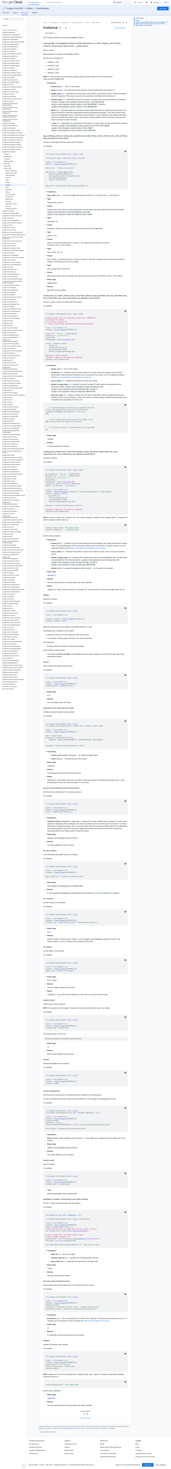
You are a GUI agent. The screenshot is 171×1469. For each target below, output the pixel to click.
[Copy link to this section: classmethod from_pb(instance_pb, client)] (76, 708)
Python (29, 8)
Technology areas (34, 2)
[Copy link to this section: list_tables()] (54, 947)
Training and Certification (108, 1456)
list (48, 1328)
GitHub (102, 1444)
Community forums (71, 1444)
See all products (34, 1444)
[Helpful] (123, 22)
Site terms (49, 1465)
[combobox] (122, 2)
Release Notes (69, 1450)
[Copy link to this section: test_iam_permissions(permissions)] (72, 1281)
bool (48, 695)
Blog (136, 1444)
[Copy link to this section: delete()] (51, 595)
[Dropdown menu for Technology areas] (42, 2)
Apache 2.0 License (44, 1428)
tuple (49, 932)
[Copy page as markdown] (66, 28)
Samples (35, 13)
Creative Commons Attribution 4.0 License (93, 1426)
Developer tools (65, 22)
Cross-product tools (53, 2)
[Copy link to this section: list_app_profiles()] (59, 850)
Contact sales (33, 1453)
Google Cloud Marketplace (37, 1450)
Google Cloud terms (60, 1465)
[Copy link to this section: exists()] (51, 662)
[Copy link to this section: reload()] (51, 1059)
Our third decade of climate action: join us (81, 1465)
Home (45, 22)
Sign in (166, 2)
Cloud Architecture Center (108, 1453)
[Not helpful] (126, 22)
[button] (13, 152)
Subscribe (147, 1465)
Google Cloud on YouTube (143, 1453)
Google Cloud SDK (14, 8)
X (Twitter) (138, 1450)
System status (69, 1453)
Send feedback (120, 28)
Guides (15, 13)
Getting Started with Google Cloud (110, 1447)
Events (137, 1447)
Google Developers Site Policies (71, 1428)
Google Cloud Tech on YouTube (145, 1456)
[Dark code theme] (125, 151)
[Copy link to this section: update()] (51, 1340)
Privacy (41, 1465)
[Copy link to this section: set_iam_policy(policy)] (62, 1091)
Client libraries (42, 8)
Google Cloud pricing (35, 1447)
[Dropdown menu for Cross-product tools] (62, 2)
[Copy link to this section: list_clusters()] (55, 898)
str (48, 1047)
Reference (24, 13)
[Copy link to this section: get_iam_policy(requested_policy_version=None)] (81, 788)
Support (67, 1447)
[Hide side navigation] (24, 1465)
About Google (33, 1465)
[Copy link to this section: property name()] (57, 1000)
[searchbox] (13, 19)
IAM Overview (89, 1321)
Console (139, 2)
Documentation (53, 22)
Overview (5, 13)
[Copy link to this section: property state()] (56, 1160)
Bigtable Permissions (102, 1321)
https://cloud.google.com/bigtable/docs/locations (74, 377)
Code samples (104, 1450)
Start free (163, 8)
